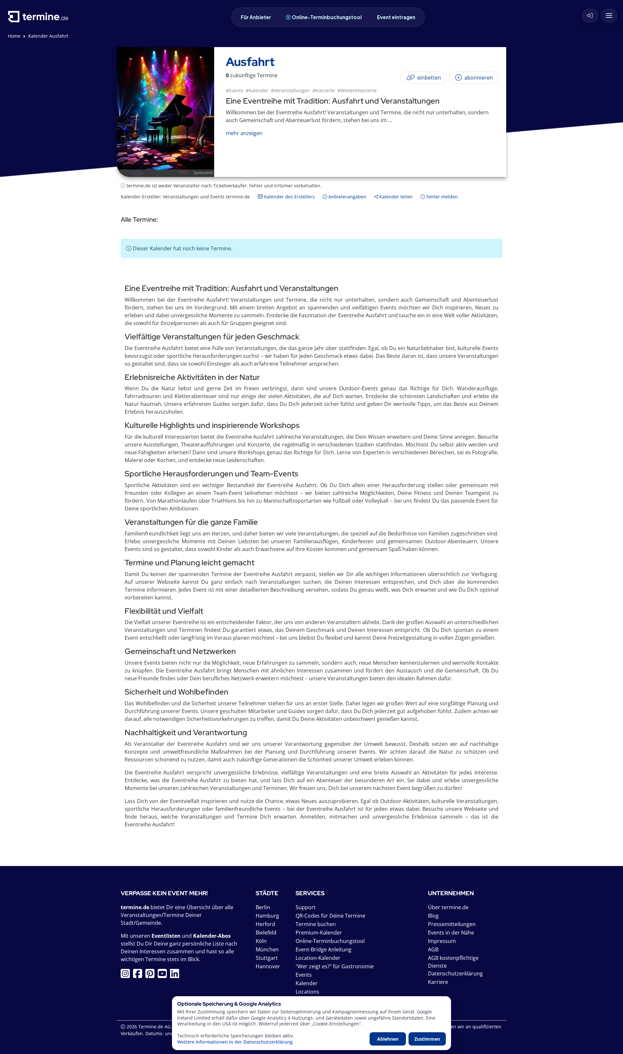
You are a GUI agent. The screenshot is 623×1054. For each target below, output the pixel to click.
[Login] (590, 15)
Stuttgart (267, 957)
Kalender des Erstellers (289, 197)
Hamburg (267, 915)
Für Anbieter (256, 17)
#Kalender (257, 90)
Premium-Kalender (319, 932)
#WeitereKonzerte (357, 90)
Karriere (438, 981)
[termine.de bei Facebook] (139, 975)
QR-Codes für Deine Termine (330, 915)
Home (14, 36)
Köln (261, 941)
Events (304, 974)
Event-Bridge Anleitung (323, 949)
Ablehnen (387, 1039)
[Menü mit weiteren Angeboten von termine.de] (609, 15)
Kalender (307, 983)
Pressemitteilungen (452, 924)
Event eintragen (396, 17)
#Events (234, 90)
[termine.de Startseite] (40, 19)
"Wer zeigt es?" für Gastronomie (335, 966)
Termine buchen (316, 924)
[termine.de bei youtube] (164, 975)
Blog (433, 915)
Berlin (263, 907)
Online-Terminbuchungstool (327, 17)
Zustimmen (427, 1039)
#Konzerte (323, 90)
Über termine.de (448, 907)
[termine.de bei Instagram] (127, 975)
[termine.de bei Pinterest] (151, 975)
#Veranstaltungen (290, 90)
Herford (265, 924)
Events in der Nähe (451, 932)
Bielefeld (266, 932)
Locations (307, 991)
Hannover (268, 966)
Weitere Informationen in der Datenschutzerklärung (235, 1042)
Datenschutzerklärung (455, 973)
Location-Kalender (318, 957)
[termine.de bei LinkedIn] (176, 975)
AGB (433, 949)
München (267, 949)
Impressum (442, 941)
